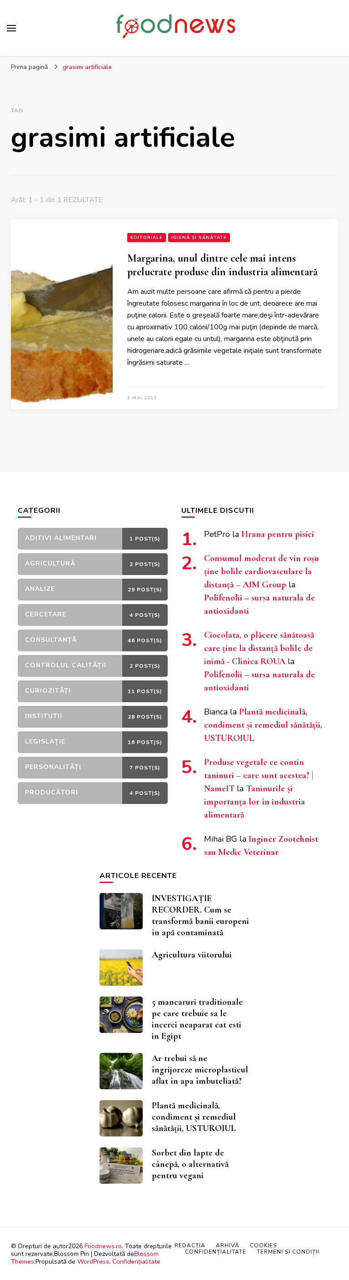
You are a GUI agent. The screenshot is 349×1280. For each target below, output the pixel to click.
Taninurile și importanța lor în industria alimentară (254, 801)
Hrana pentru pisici (277, 534)
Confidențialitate (136, 1261)
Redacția (189, 1245)
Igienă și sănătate (199, 237)
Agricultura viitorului (192, 954)
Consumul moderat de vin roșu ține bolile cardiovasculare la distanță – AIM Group (261, 571)
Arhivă (227, 1245)
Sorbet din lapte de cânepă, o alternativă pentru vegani (190, 1164)
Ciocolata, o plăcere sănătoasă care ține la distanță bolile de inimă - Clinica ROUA (259, 648)
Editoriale (146, 237)
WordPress (93, 1261)
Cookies (263, 1245)
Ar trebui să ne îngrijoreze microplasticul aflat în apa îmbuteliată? (200, 1070)
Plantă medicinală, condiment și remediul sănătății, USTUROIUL (263, 725)
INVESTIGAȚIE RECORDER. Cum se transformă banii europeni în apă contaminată (200, 915)
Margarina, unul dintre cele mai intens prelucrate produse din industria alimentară (222, 265)
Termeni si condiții (288, 1251)
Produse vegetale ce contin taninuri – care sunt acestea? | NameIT (258, 775)
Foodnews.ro (103, 1246)
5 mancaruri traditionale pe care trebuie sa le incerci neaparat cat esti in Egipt (197, 1019)
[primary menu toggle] (11, 28)
